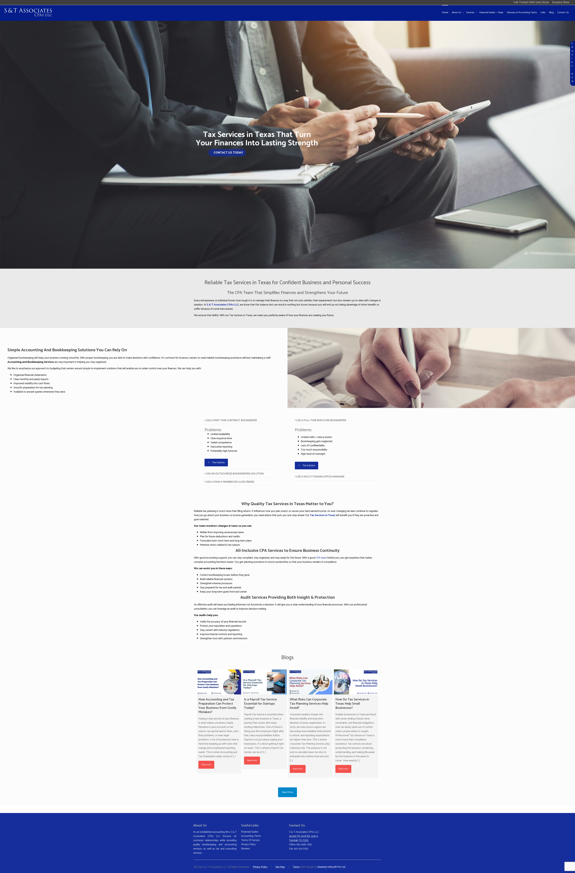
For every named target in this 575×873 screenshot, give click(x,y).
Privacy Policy (248, 844)
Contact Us (563, 12)
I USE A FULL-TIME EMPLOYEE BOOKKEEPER (320, 420)
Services (470, 12)
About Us (457, 12)
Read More (287, 792)
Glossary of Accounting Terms (522, 12)
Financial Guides (249, 832)
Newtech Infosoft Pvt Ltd (331, 867)
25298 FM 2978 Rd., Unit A (303, 836)
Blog (551, 12)
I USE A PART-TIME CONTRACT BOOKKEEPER (231, 420)
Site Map (280, 867)
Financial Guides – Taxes (491, 12)
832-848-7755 (304, 844)
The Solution (218, 463)
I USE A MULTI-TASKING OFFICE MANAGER (319, 476)
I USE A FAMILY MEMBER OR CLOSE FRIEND (229, 482)
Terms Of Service (250, 840)
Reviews (245, 848)
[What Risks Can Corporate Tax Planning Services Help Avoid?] (310, 681)
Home (445, 12)
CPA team (321, 558)
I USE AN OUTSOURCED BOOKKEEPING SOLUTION (234, 473)
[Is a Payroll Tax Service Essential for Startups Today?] (265, 681)
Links (543, 12)
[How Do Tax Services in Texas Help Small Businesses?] (356, 681)
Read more (206, 764)
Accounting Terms (251, 836)
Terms (296, 867)
